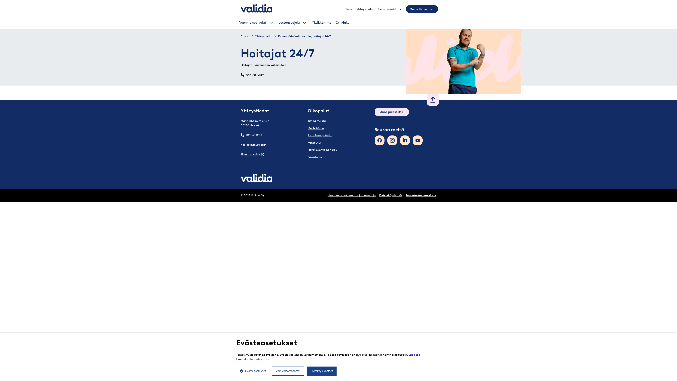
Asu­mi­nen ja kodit (320, 135)
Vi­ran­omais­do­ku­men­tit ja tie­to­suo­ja (352, 195)
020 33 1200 (254, 135)
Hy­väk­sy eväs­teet (322, 371)
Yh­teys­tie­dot (365, 9)
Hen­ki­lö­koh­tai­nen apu (322, 150)
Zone (349, 9)
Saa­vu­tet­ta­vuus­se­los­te (421, 195)
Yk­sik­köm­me (321, 23)
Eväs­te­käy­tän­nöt (390, 195)
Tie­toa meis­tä (387, 9)
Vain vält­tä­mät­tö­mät (288, 371)
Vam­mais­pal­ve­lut (252, 23)
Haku (345, 23)
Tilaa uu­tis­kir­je (252, 154)
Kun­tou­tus (315, 142)
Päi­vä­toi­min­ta (317, 157)
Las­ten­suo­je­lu (289, 23)
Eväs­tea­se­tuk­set (255, 371)
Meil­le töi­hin (418, 9)
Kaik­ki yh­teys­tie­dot (254, 144)
